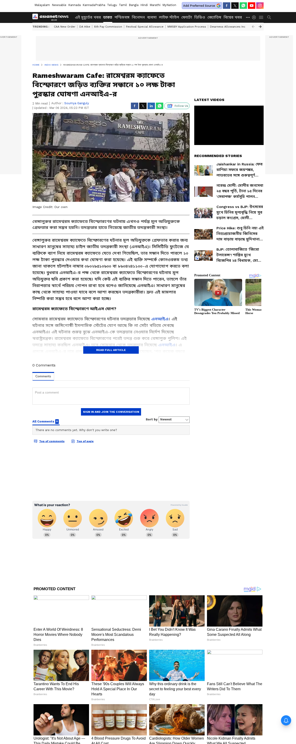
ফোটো (186, 17)
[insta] (260, 5)
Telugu (112, 5)
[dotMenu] (248, 17)
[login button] (255, 17)
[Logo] (52, 17)
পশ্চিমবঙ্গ (122, 17)
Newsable (59, 5)
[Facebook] (226, 5)
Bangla (134, 5)
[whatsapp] (243, 5)
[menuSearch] (269, 17)
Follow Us (181, 105)
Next (260, 26)
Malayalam (42, 5)
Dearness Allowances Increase (231, 26)
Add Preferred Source (199, 5)
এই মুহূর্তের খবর (88, 17)
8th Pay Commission (108, 26)
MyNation (169, 5)
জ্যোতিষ (214, 17)
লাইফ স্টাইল (169, 17)
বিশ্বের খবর (233, 17)
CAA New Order (64, 26)
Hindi (144, 5)
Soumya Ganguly (76, 103)
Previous (253, 26)
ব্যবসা (152, 17)
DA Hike (84, 26)
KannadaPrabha (94, 5)
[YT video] (251, 5)
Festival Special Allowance (144, 26)
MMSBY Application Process (186, 26)
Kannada (74, 5)
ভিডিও (199, 17)
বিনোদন (138, 17)
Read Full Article (111, 350)
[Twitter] (235, 5)
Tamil (123, 5)
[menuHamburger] (261, 17)
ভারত (107, 17)
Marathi (155, 5)
